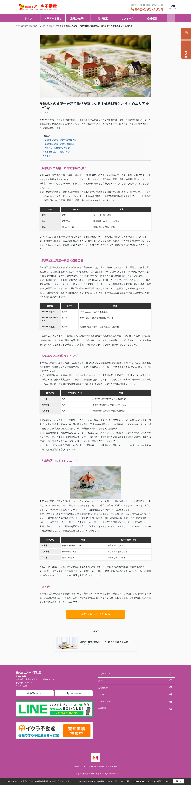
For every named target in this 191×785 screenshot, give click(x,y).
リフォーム (127, 18)
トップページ (104, 674)
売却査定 (103, 18)
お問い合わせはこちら (95, 614)
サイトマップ (113, 766)
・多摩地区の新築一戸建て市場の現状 (59, 140)
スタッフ (102, 681)
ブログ (101, 694)
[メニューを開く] (171, 18)
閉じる (179, 781)
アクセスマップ (105, 701)
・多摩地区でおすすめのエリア (56, 152)
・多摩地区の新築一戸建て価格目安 (58, 144)
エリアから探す (53, 18)
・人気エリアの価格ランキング (56, 148)
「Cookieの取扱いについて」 (142, 781)
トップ (28, 18)
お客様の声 (103, 688)
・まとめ (46, 155)
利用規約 (78, 766)
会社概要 (152, 18)
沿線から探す (77, 18)
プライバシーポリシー (95, 766)
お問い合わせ (36, 693)
